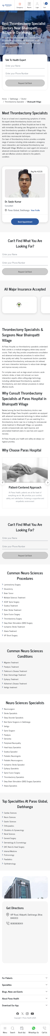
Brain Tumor (8, 593)
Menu (5, 1032)
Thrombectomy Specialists (14, 776)
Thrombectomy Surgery (13, 618)
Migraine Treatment (11, 662)
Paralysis (7, 734)
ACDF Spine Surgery (11, 601)
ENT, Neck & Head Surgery (14, 846)
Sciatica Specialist (10, 751)
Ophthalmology (10, 863)
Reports (29, 7)
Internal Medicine (10, 851)
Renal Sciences (9, 833)
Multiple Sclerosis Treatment (14, 597)
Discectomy (8, 588)
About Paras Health (10, 998)
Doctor (23, 98)
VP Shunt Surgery (11, 635)
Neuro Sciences (10, 817)
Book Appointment (25, 221)
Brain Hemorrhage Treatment (15, 674)
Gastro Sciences (10, 821)
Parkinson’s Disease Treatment (15, 671)
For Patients (7, 978)
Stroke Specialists (10, 713)
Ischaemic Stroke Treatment (14, 626)
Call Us (44, 1032)
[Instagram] (27, 1014)
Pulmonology (9, 854)
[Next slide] (47, 482)
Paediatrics (8, 859)
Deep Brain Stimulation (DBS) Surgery (18, 622)
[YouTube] (32, 1014)
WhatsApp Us (33, 1032)
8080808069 (16, 923)
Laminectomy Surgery (12, 584)
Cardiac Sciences (10, 812)
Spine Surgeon (9, 730)
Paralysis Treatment (11, 666)
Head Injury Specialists (12, 747)
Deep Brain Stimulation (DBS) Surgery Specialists (22, 781)
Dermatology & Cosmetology (15, 842)
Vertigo (6, 726)
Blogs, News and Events (12, 991)
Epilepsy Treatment (11, 679)
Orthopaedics (9, 825)
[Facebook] (17, 1014)
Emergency (20, 7)
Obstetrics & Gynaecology (14, 830)
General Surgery (10, 838)
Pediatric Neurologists (12, 755)
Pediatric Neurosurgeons (13, 760)
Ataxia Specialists (10, 785)
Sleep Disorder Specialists (13, 717)
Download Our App (10, 1005)
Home (4, 98)
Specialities (7, 985)
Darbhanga (14, 98)
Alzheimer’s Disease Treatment (15, 683)
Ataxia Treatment (10, 630)
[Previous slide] (2, 482)
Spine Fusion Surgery (12, 614)
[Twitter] (22, 1014)
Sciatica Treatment (11, 605)
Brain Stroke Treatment (12, 609)
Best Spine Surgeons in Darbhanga (17, 721)
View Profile (35, 210)
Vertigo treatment (10, 687)
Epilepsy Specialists (11, 768)
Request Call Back (25, 83)
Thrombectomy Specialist (14, 101)
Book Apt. (22, 1032)
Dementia (7, 738)
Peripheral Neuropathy (12, 742)
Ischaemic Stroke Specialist (14, 764)
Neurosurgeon (9, 708)
